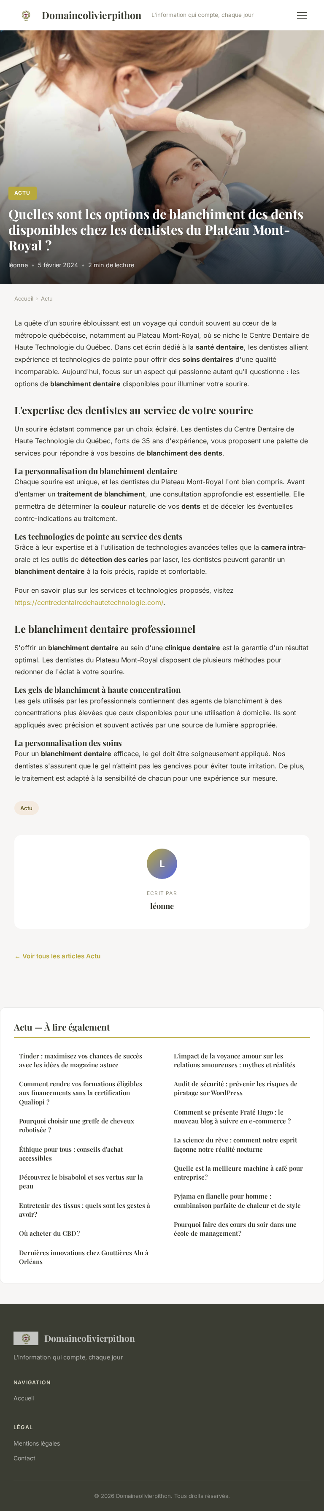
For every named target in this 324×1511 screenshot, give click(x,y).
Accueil (23, 298)
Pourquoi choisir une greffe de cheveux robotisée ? (76, 1125)
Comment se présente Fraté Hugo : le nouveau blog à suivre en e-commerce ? (232, 1116)
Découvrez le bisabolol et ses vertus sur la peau (81, 1181)
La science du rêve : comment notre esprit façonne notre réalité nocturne (235, 1144)
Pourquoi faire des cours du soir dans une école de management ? (235, 1228)
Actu (22, 193)
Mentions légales (37, 1443)
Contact (24, 1458)
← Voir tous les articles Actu (57, 956)
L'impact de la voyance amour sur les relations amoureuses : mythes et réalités (234, 1060)
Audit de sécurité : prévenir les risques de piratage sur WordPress (235, 1088)
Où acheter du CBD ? (49, 1233)
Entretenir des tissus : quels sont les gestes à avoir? (84, 1209)
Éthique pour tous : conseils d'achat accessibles (71, 1153)
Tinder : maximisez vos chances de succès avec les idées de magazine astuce (80, 1060)
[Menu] (302, 15)
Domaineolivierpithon (91, 15)
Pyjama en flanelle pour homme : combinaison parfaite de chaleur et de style (237, 1200)
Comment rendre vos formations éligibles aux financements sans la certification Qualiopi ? (80, 1093)
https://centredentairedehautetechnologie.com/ (88, 602)
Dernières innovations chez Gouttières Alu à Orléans (83, 1257)
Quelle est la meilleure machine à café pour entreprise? (238, 1172)
